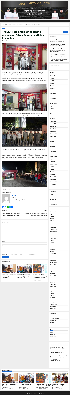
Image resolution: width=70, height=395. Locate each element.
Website (4, 250)
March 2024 (52, 146)
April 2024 (52, 144)
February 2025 (53, 121)
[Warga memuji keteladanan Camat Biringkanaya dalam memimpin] (9, 268)
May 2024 (52, 141)
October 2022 (53, 161)
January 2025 (53, 123)
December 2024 (53, 126)
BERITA (4, 28)
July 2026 (52, 78)
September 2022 (53, 164)
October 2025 (53, 101)
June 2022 (52, 169)
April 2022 (52, 171)
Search (52, 29)
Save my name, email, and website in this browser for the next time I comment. (19, 254)
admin (4, 40)
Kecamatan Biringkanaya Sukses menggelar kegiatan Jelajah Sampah (24, 276)
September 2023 (53, 156)
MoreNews (39, 393)
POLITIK (52, 202)
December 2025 (53, 96)
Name (3, 241)
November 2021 (53, 184)
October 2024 (53, 131)
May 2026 (52, 83)
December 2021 (53, 181)
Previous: (12, 213)
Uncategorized (53, 204)
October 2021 (53, 186)
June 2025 (52, 111)
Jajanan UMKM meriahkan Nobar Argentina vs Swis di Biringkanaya (58, 386)
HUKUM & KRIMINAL (54, 196)
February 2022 (53, 176)
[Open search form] (68, 21)
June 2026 (52, 80)
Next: (36, 213)
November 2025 (53, 98)
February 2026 (53, 90)
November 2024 (53, 128)
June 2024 (52, 138)
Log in (51, 332)
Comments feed (53, 336)
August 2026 (53, 75)
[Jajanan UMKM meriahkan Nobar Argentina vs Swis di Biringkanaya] (60, 378)
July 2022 (52, 166)
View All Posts (25, 199)
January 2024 (53, 151)
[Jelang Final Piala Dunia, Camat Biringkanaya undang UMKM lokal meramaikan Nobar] (40, 268)
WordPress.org (53, 339)
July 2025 (52, 108)
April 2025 (52, 116)
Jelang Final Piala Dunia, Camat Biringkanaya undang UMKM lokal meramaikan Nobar (40, 276)
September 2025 (53, 103)
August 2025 (53, 106)
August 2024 (53, 136)
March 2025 (52, 118)
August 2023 (53, 159)
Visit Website (16, 199)
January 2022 (53, 179)
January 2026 (53, 93)
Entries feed (52, 334)
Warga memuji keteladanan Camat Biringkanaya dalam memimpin (9, 276)
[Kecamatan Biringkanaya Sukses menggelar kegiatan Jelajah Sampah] (24, 268)
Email (3, 245)
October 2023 (53, 154)
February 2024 (53, 149)
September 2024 (53, 133)
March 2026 (52, 88)
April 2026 (52, 85)
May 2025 (52, 113)
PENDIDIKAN (53, 199)
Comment (4, 226)
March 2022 (52, 174)
